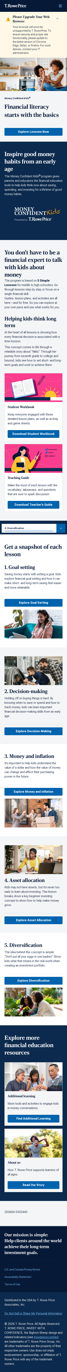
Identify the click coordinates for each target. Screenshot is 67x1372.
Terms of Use (12, 1284)
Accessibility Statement (17, 1276)
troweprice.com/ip (45, 1337)
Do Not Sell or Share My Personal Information (33, 1313)
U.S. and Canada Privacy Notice (22, 1269)
